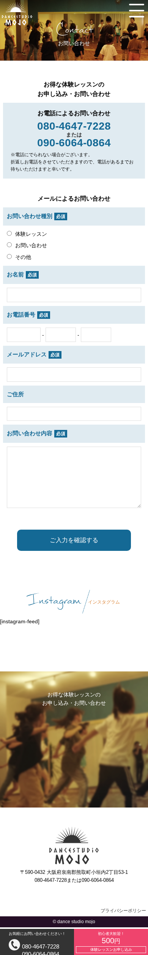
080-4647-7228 (40, 946)
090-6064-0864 (76, 815)
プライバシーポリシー (123, 910)
